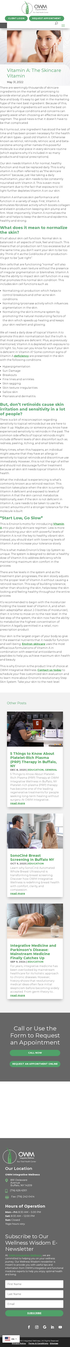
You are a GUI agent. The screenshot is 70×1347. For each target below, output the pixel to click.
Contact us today (49, 670)
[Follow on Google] (44, 1327)
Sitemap (54, 1343)
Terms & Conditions (38, 1343)
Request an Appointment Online (35, 1063)
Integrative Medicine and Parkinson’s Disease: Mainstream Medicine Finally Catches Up (33, 952)
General (51, 769)
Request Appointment (46, 18)
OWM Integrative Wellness (25, 1255)
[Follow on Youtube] (60, 1327)
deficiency (21, 356)
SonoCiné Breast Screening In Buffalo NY (32, 857)
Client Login (16, 18)
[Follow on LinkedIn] (52, 1327)
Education (36, 769)
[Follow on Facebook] (29, 1327)
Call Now (35, 1052)
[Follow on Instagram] (37, 1327)
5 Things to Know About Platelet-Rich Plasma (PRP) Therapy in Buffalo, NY (33, 760)
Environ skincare (33, 644)
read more (17, 803)
